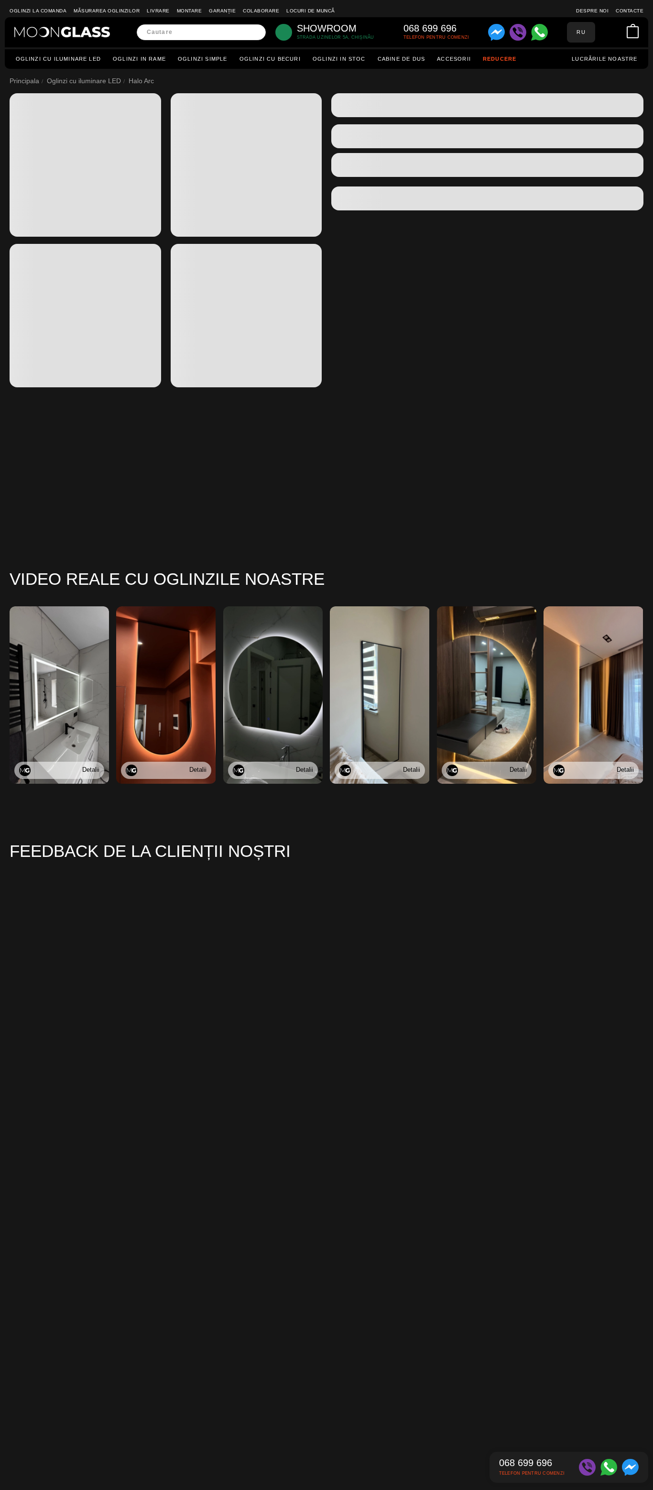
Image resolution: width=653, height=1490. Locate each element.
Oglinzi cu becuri (270, 59)
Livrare (158, 10)
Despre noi (592, 10)
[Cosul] (633, 32)
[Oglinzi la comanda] (62, 32)
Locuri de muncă (310, 10)
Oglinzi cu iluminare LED (58, 59)
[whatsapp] (539, 32)
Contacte (629, 10)
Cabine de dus (401, 59)
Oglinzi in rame (139, 59)
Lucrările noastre (604, 59)
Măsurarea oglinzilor (107, 10)
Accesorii (454, 59)
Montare (189, 10)
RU (581, 32)
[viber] (518, 32)
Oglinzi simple (203, 59)
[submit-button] (255, 32)
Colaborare (261, 10)
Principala (24, 81)
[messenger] (496, 32)
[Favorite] (618, 32)
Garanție (222, 10)
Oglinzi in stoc (339, 59)
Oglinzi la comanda (38, 10)
